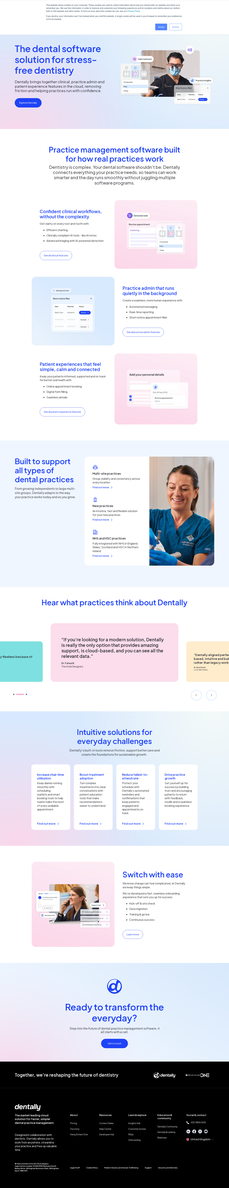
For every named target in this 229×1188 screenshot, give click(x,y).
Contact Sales (106, 1123)
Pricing (73, 1123)
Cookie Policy (92, 1168)
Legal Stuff (75, 1168)
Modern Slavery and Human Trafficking (121, 1168)
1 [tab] (13, 694)
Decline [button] (175, 26)
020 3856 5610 (198, 1122)
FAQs (131, 1134)
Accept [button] (161, 26)
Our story (74, 1129)
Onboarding (134, 1140)
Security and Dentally (168, 1168)
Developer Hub (106, 1134)
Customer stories (137, 1129)
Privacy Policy (133, 11)
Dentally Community (167, 1126)
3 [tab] (26, 694)
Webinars (162, 1137)
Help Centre (105, 1129)
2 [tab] (20, 694)
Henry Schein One (79, 1134)
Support (148, 1168)
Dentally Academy (166, 1132)
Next (211, 695)
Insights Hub (134, 1123)
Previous (196, 695)
